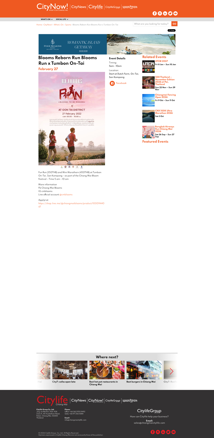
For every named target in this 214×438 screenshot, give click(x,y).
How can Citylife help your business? (149, 416)
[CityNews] (78, 7)
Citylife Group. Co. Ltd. (54, 433)
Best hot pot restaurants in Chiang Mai (107, 373)
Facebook (121, 82)
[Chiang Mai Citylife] (95, 7)
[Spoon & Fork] (129, 7)
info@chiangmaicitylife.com (75, 420)
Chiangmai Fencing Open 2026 (165, 96)
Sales (74, 414)
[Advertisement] (160, 233)
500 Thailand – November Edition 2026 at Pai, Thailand (165, 80)
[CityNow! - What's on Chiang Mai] (52, 7)
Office (75, 411)
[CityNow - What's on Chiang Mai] (95, 401)
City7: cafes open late (69, 373)
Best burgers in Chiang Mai (144, 373)
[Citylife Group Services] (112, 7)
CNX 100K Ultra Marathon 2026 (164, 111)
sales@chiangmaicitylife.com (149, 421)
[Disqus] (89, 249)
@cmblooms (65, 194)
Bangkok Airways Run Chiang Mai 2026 (164, 129)
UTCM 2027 (161, 61)
